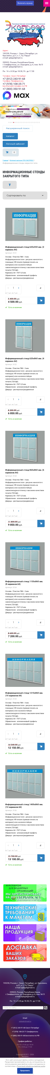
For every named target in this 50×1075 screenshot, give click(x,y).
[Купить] (41, 300)
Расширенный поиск (17, 128)
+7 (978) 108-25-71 (14, 83)
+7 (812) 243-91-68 (14, 78)
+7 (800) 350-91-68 (14, 88)
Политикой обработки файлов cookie (31, 1066)
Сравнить (40, 288)
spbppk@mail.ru (25, 1021)
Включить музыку (25, 3)
